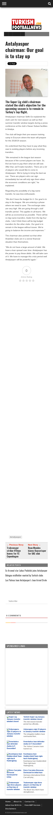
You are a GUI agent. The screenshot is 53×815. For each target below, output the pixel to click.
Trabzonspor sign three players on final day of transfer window (32, 785)
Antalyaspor (15, 537)
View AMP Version (32, 805)
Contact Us (29, 801)
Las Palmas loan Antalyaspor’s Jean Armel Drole (26, 580)
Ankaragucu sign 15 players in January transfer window (34, 730)
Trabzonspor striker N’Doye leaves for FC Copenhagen (14, 552)
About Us (18, 801)
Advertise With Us (13, 805)
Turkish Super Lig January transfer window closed (34, 718)
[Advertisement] (28, 12)
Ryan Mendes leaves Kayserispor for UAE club (37, 550)
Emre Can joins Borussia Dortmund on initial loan (33, 771)
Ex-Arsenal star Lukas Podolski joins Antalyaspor (26, 570)
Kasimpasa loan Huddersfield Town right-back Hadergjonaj (33, 756)
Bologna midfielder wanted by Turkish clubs (24, 575)
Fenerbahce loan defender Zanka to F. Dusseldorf (34, 743)
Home (8, 801)
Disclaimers (10, 808)
